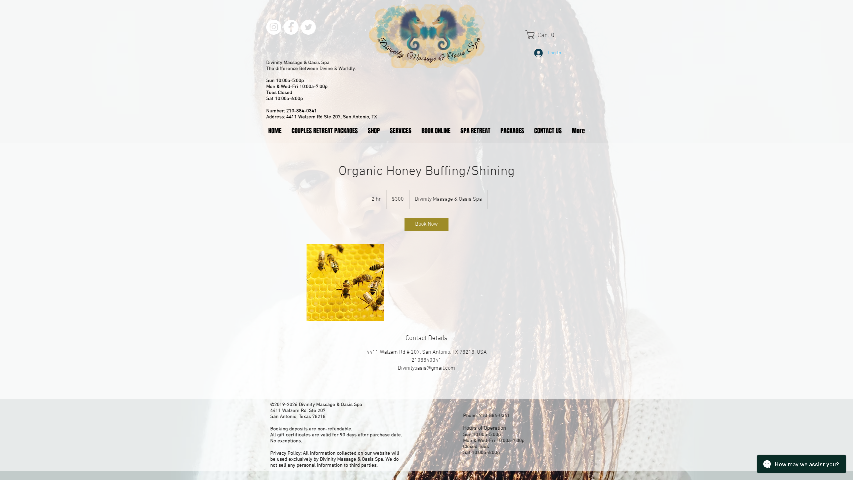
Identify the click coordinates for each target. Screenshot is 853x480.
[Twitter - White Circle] (308, 27)
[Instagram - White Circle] (273, 27)
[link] (426, 224)
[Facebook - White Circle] (291, 27)
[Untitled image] (345, 282)
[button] (546, 34)
